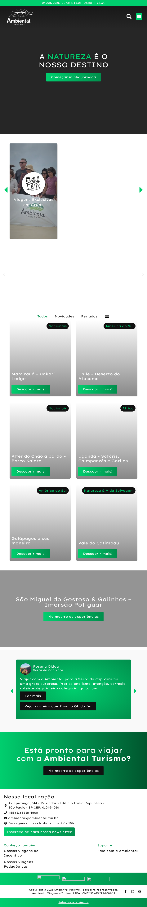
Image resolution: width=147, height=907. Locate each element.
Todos (42, 316)
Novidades (64, 316)
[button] (139, 16)
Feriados (89, 316)
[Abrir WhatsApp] (137, 897)
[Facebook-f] (125, 891)
